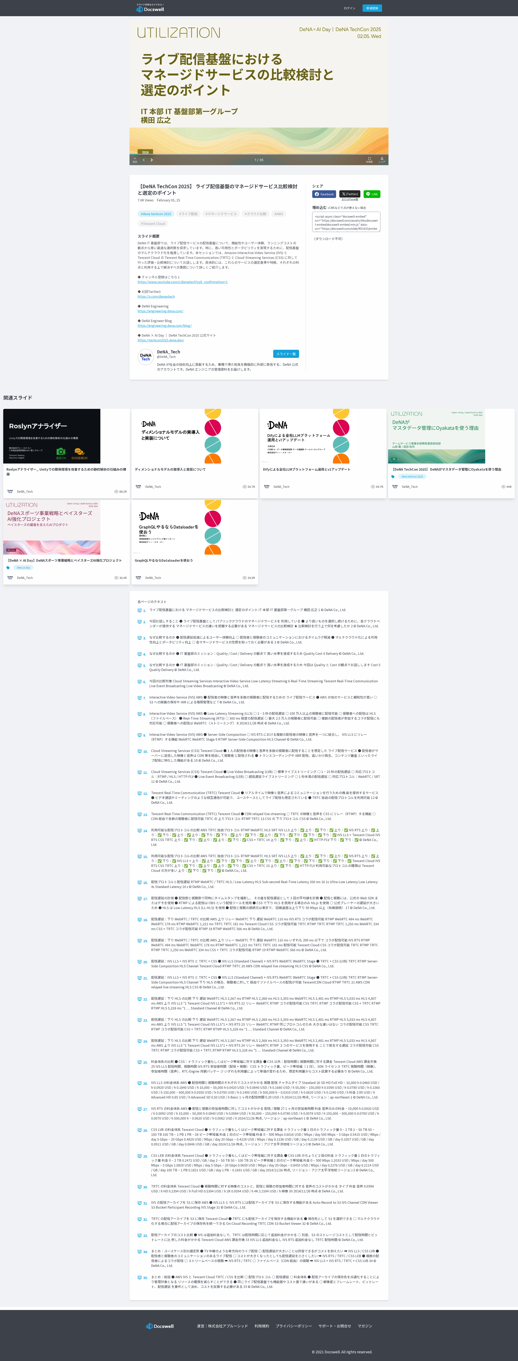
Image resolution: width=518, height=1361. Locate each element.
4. (144, 654)
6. (144, 681)
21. (145, 978)
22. (145, 999)
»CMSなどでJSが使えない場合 (347, 208)
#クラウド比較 (255, 213)
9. (144, 735)
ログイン (349, 8)
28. (145, 1130)
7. (144, 697)
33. (145, 1235)
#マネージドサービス (221, 213)
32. (145, 1219)
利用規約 (262, 1325)
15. (145, 856)
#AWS (278, 213)
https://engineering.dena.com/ (160, 310)
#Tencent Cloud (153, 223)
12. (145, 793)
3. (144, 638)
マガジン (365, 1325)
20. (145, 961)
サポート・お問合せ (334, 1325)
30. (145, 1186)
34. (145, 1251)
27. (145, 1109)
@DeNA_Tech (166, 357)
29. (145, 1156)
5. (144, 665)
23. (145, 1020)
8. (144, 714)
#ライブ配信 (188, 213)
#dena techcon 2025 (156, 213)
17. (145, 898)
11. (145, 772)
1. (144, 610)
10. (145, 751)
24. (145, 1041)
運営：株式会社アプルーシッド (222, 1325)
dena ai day (23, 567)
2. (144, 621)
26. (145, 1083)
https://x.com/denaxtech (156, 296)
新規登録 (372, 8)
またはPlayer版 (350, 199)
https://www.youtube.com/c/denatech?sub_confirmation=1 (183, 281)
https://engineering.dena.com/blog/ (165, 325)
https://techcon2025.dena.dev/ (161, 340)
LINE (375, 194)
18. (145, 919)
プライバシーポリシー (294, 1325)
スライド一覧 (286, 353)
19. (145, 940)
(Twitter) (352, 194)
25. (145, 1062)
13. (145, 814)
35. (145, 1277)
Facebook (327, 194)
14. (145, 830)
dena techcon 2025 (412, 476)
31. (145, 1203)
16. (145, 882)
